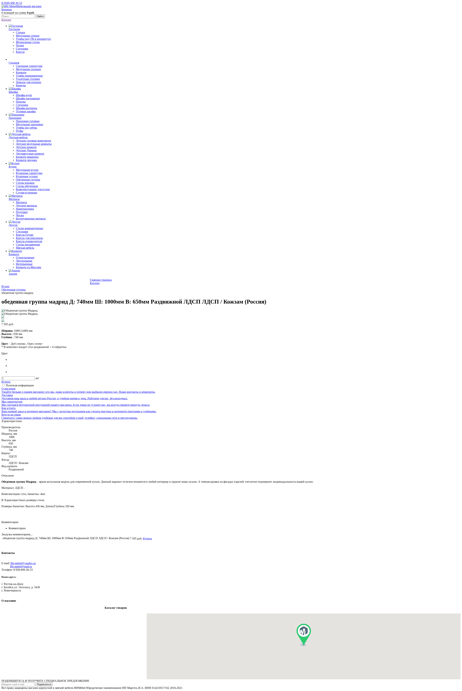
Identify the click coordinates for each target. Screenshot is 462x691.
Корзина (6, 9)
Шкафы (41, 617)
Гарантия (79, 610)
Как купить (79, 282)
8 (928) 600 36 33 (11, 3)
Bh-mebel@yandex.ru (23, 563)
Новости (36, 282)
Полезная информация (20, 385)
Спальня (27, 617)
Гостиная (11, 617)
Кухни (96, 617)
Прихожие (57, 617)
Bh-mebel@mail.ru (21, 566)
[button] (304, 635)
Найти (40, 16)
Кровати (137, 617)
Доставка (51, 282)
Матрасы (109, 617)
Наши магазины (16, 282)
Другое (123, 617)
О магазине (61, 610)
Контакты (95, 610)
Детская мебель (77, 617)
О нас (65, 282)
